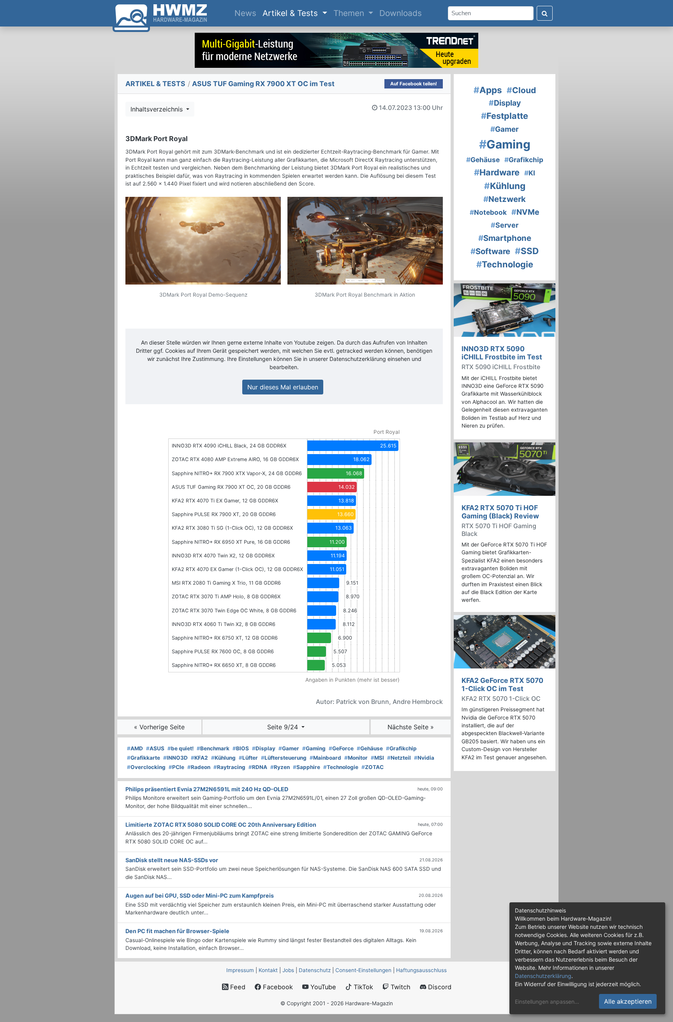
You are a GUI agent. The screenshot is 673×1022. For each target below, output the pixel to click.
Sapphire (306, 767)
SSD (527, 251)
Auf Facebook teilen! (413, 84)
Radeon (198, 767)
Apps (488, 90)
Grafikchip (401, 748)
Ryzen (280, 767)
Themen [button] (349, 13)
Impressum (240, 970)
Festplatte (504, 116)
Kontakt (268, 970)
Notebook (488, 212)
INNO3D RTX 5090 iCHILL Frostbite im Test (502, 353)
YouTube (322, 987)
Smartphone (504, 238)
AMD (135, 748)
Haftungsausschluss (421, 970)
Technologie (340, 767)
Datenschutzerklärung (543, 975)
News (246, 13)
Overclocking (146, 767)
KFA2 (199, 758)
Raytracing (229, 767)
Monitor (356, 758)
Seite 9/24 (283, 727)
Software (490, 251)
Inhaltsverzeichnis (157, 109)
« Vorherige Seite (159, 727)
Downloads (400, 13)
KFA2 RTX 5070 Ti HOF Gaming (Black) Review (500, 512)
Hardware (497, 172)
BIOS (241, 748)
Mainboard (325, 758)
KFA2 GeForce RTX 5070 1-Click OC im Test (502, 684)
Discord (438, 987)
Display (263, 748)
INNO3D (175, 758)
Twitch (399, 987)
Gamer (288, 748)
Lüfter (248, 758)
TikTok (362, 987)
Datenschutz (315, 970)
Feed (236, 987)
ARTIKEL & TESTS (155, 84)
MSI (377, 758)
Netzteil (399, 758)
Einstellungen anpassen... (547, 1001)
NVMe (525, 212)
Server (504, 225)
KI (529, 173)
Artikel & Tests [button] (291, 13)
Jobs (288, 970)
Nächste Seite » (411, 727)
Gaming (314, 748)
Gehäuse (370, 748)
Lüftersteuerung (284, 758)
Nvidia (424, 758)
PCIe (176, 767)
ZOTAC (372, 767)
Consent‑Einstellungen (363, 970)
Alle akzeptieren (628, 1001)
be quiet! (180, 748)
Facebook (277, 987)
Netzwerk (504, 199)
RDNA (257, 767)
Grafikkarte (143, 758)
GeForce (341, 748)
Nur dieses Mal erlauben (282, 387)
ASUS (155, 748)
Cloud (521, 90)
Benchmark (213, 748)
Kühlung (223, 758)
